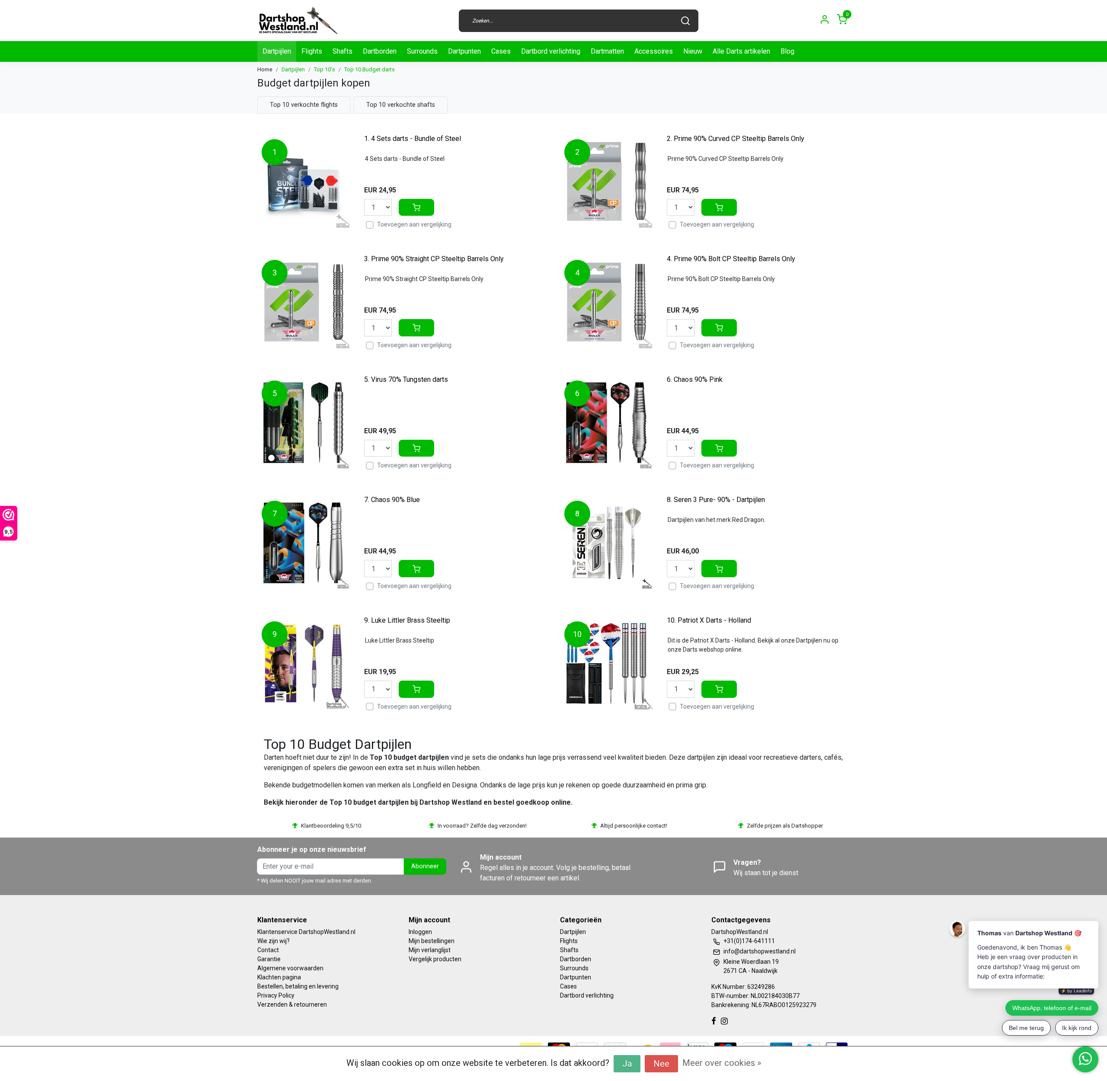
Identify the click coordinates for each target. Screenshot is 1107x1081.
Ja (627, 1064)
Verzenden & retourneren (292, 1004)
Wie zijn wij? (273, 940)
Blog (787, 51)
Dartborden (380, 51)
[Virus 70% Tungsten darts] (303, 422)
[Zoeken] (685, 20)
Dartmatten (607, 51)
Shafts (342, 51)
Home (264, 69)
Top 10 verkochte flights (304, 105)
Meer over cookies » (721, 1063)
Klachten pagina (279, 977)
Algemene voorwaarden (290, 968)
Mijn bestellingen (431, 940)
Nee (661, 1064)
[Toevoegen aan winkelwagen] (416, 207)
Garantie (269, 959)
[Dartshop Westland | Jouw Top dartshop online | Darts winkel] (298, 20)
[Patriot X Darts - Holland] (606, 663)
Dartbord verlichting (550, 51)
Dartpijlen (276, 51)
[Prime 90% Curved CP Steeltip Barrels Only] (606, 181)
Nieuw (692, 51)
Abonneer (425, 866)
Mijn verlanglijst (430, 950)
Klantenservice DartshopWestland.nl (306, 931)
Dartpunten (464, 51)
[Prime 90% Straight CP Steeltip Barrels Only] (303, 302)
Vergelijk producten (435, 959)
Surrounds (422, 51)
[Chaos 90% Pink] (606, 422)
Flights (311, 51)
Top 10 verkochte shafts (400, 105)
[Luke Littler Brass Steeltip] (303, 663)
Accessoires (653, 51)
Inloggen (420, 931)
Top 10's (324, 69)
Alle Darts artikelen (741, 51)
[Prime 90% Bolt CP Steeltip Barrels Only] (606, 302)
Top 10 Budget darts (369, 69)
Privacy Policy (275, 995)
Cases (501, 51)
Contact (268, 950)
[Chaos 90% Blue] (303, 542)
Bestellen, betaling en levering (298, 986)
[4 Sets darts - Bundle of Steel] (303, 181)
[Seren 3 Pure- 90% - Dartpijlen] (606, 542)
